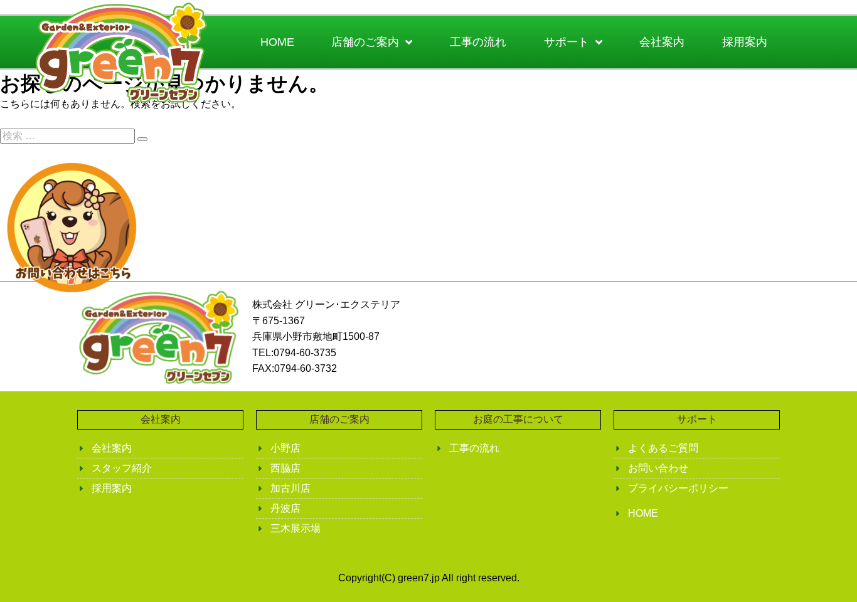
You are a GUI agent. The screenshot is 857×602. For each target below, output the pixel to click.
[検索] (142, 139)
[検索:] (68, 135)
